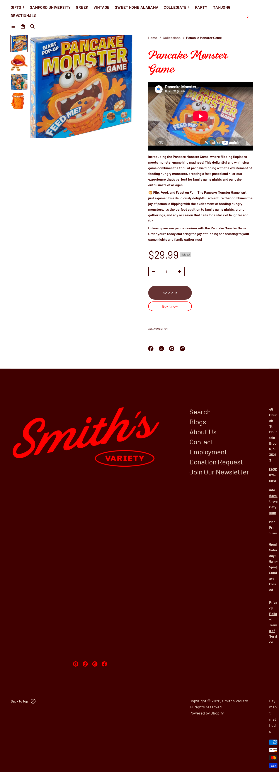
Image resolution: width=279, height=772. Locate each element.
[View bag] (23, 26)
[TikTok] (85, 664)
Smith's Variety (235, 700)
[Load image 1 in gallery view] (19, 43)
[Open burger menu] (13, 26)
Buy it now (170, 306)
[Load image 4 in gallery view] (19, 101)
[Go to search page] (32, 26)
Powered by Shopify (206, 713)
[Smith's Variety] (254, 17)
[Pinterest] (95, 664)
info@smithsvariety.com (273, 501)
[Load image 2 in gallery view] (19, 62)
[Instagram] (75, 664)
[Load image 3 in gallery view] (19, 82)
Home (152, 38)
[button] (32, 26)
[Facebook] (104, 664)
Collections (171, 38)
